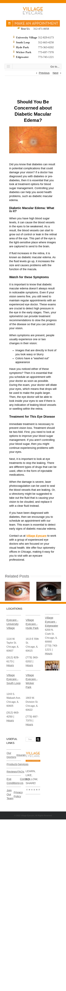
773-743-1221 (46, 57)
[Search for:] (31, 739)
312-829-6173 (46, 37)
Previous (44, 72)
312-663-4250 (46, 42)
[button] (7, 591)
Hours (10, 665)
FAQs (20, 771)
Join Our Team (10, 794)
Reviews (12, 771)
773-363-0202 (46, 47)
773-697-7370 (46, 52)
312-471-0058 (41, 28)
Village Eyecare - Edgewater (51, 621)
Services (23, 764)
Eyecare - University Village (12, 624)
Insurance (22, 755)
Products (12, 764)
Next (55, 72)
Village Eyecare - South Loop (13, 679)
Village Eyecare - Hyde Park (32, 624)
